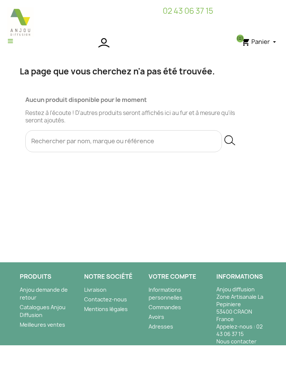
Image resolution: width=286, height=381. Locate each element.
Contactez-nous (105, 299)
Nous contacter (236, 341)
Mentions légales (106, 309)
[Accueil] (20, 22)
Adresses (161, 326)
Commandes (165, 307)
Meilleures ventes (42, 324)
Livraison (95, 289)
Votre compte (172, 276)
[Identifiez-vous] (143, 42)
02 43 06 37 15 (188, 11)
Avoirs (156, 316)
